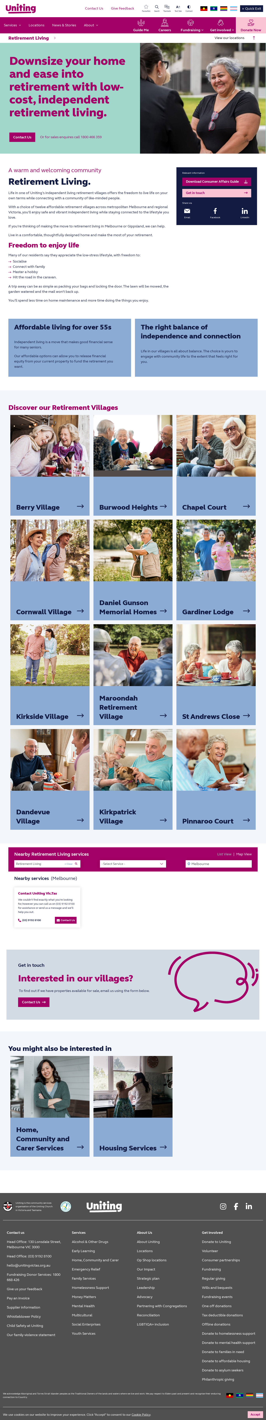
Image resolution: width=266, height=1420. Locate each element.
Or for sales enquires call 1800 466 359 (71, 137)
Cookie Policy (194, 1413)
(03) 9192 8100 (31, 920)
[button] (22, 137)
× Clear (69, 864)
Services (78, 1232)
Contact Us (68, 920)
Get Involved (212, 1232)
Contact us (15, 1232)
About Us (144, 1232)
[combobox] (47, 864)
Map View (244, 854)
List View (224, 854)
